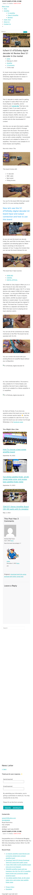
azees (8, 58)
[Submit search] (25, 32)
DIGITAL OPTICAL (12, 280)
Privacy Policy (10, 887)
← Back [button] (4, 769)
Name (8, 779)
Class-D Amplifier (13, 15)
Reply (12, 540)
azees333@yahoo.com (9, 818)
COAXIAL (9, 277)
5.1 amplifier (11, 13)
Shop (5, 8)
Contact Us (7, 24)
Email (7, 786)
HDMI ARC (10, 275)
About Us (7, 22)
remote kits (15, 106)
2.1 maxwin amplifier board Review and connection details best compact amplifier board (17, 856)
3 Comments (10, 65)
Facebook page (18, 422)
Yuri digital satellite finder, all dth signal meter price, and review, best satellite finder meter (16, 479)
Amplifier (6, 11)
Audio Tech (7, 19)
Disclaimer (9, 889)
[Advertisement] (16, 696)
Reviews (10, 17)
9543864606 (6, 820)
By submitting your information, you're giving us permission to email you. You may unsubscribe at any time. (16, 796)
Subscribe (13, 808)
